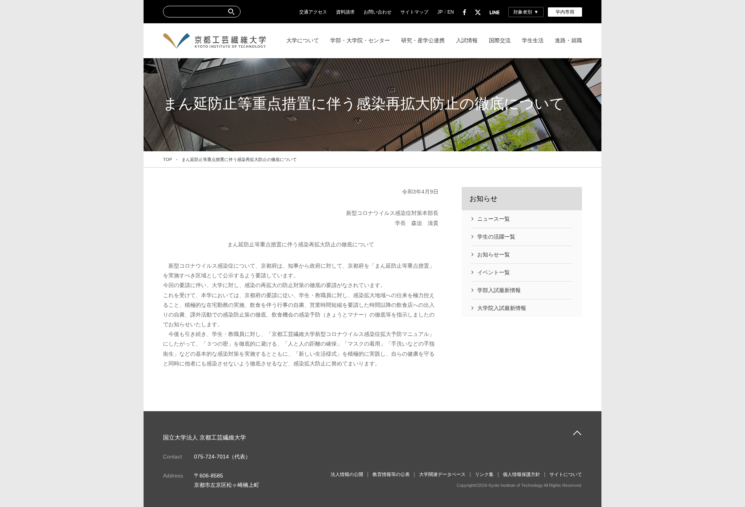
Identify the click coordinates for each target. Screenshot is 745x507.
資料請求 (345, 12)
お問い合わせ (378, 12)
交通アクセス (313, 12)
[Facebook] (464, 12)
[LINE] (494, 12)
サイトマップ (414, 12)
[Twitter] (478, 12)
